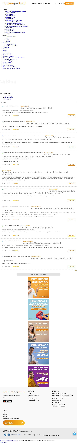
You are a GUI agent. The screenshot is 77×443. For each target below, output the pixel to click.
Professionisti (7, 55)
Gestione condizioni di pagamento (37, 227)
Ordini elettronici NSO (12, 21)
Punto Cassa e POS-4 (12, 12)
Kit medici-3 (9, 14)
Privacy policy (46, 435)
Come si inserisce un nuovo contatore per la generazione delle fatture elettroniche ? (36, 155)
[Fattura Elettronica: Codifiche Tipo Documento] (13, 121)
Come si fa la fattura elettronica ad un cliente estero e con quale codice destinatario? (38, 138)
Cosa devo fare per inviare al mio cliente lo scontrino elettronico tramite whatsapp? (35, 173)
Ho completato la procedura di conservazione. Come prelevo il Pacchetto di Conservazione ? (38, 192)
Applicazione (10, 18)
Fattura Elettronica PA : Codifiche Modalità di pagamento (37, 259)
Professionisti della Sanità (10, 59)
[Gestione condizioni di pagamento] (10, 226)
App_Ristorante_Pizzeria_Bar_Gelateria (17, 26)
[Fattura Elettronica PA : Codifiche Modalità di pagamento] (16, 256)
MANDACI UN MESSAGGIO (9, 422)
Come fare (8, 99)
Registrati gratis (8, 97)
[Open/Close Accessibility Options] (74, 433)
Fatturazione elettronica (59, 393)
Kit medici (9, 27)
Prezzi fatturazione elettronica (14, 23)
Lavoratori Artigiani (8, 61)
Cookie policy (55, 435)
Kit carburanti (10, 29)
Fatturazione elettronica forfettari (15, 24)
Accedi (5, 50)
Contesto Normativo (11, 46)
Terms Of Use (4, 440)
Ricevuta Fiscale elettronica (14, 20)
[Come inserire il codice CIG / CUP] (10, 106)
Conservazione (10, 17)
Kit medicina (55, 402)
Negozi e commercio (9, 56)
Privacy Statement (13, 440)
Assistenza (6, 416)
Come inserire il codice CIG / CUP (37, 108)
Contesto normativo (33, 395)
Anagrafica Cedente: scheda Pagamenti (42, 243)
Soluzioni (41, 3)
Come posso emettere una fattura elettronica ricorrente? (38, 209)
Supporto (5, 43)
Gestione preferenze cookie (11, 418)
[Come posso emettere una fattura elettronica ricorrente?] (16, 206)
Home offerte (8, 96)
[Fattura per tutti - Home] (14, 3)
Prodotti (34, 3)
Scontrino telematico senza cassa (15, 32)
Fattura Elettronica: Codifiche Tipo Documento (48, 123)
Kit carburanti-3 (10, 15)
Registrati (5, 49)
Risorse (47, 3)
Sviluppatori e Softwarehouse (11, 68)
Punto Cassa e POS (57, 399)
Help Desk (6, 47)
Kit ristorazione (56, 400)
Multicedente (9, 30)
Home (4, 52)
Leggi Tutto (71, 115)
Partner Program (10, 36)
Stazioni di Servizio (8, 65)
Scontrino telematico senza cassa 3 (16, 11)
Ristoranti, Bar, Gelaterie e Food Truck (14, 58)
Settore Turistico (7, 62)
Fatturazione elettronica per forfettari (62, 395)
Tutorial (8, 41)
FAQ (7, 38)
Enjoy (7, 33)
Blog (7, 39)
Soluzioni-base (7, 53)
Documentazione (11, 44)
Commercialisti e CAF (9, 67)
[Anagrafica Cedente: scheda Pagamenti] (12, 241)
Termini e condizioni (33, 400)
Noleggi (5, 64)
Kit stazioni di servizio (58, 404)
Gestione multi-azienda (58, 406)
